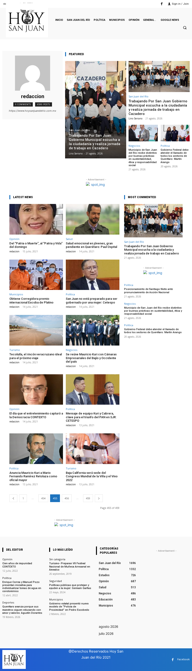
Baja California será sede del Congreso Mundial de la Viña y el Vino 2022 (92, 476)
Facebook (183, 659)
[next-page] (99, 498)
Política (165, 145)
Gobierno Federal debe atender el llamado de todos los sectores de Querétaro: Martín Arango (174, 156)
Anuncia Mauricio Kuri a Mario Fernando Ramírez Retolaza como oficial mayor (33, 476)
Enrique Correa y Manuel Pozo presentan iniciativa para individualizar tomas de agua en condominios (21, 587)
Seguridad (55, 581)
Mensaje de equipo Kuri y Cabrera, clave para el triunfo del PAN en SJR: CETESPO (91, 417)
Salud (69, 239)
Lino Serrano (135, 118)
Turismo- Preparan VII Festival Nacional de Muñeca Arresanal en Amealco (69, 566)
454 (43, 498)
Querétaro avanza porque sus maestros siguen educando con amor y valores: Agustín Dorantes (22, 609)
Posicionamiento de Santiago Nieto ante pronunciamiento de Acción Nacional (148, 291)
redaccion (14, 251)
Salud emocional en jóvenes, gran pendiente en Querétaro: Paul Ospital (91, 245)
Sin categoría (57, 559)
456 (67, 498)
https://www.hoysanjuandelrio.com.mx (32, 110)
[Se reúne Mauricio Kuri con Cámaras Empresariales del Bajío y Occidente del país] (92, 330)
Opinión (14, 239)
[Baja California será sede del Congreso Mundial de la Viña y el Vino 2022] (92, 448)
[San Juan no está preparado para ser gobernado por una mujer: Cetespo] (92, 275)
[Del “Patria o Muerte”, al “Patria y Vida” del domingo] (36, 219)
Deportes (8, 602)
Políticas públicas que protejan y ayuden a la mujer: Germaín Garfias (70, 587)
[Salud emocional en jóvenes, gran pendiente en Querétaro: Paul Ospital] (92, 219)
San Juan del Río (79, 130)
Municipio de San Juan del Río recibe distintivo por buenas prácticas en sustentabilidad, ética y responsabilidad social (143, 157)
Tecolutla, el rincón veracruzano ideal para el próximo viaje (35, 356)
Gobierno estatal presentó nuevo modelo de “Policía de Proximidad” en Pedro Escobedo (69, 606)
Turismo (14, 350)
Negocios (134, 145)
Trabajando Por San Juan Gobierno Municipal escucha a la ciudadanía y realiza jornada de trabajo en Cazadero (158, 107)
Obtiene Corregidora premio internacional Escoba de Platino (31, 300)
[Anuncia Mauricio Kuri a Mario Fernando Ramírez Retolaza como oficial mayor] (36, 448)
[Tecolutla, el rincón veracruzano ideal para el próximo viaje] (36, 330)
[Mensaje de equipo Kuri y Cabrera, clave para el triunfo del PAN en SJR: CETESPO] (92, 389)
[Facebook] (162, 4)
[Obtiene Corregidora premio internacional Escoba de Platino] (36, 275)
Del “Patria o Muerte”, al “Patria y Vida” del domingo (36, 245)
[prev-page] (13, 498)
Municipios (16, 294)
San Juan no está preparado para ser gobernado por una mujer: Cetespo (91, 300)
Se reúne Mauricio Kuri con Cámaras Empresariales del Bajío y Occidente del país (91, 358)
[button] (185, 28)
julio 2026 (106, 633)
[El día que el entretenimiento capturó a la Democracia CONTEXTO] (36, 389)
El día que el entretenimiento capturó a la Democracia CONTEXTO (36, 415)
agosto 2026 (108, 626)
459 (88, 498)
